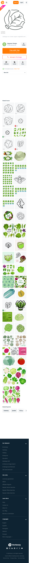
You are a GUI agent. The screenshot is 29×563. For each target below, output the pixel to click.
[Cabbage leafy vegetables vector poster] (8, 405)
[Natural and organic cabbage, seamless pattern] (20, 393)
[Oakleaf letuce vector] (8, 369)
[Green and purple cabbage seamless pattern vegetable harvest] (18, 499)
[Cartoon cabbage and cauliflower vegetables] (8, 380)
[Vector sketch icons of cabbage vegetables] (8, 502)
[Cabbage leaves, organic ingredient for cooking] (9, 228)
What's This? (17, 69)
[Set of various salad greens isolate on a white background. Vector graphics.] (14, 317)
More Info (6, 71)
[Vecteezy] (2, 2)
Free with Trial (14, 51)
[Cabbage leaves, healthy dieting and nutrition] (8, 522)
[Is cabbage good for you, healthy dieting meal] (10, 512)
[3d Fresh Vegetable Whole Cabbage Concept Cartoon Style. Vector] (7, 392)
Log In (21, 2)
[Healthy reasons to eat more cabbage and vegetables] (19, 440)
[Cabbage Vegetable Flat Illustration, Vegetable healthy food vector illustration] (8, 344)
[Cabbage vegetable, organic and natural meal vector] (8, 417)
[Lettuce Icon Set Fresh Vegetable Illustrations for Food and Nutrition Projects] (8, 331)
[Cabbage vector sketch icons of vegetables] (8, 489)
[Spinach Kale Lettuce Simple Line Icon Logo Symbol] (8, 441)
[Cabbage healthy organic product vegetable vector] (8, 192)
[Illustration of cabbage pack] (8, 204)
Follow (23, 45)
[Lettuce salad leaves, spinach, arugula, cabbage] (8, 289)
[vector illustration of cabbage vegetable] (9, 453)
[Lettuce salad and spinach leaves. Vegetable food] (20, 179)
